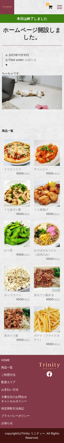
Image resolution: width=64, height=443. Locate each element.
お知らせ (30, 60)
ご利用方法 (8, 374)
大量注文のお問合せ (14, 397)
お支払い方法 (9, 389)
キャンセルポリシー (14, 401)
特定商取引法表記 (12, 408)
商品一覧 (7, 367)
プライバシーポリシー (15, 415)
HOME (5, 360)
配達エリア (8, 382)
